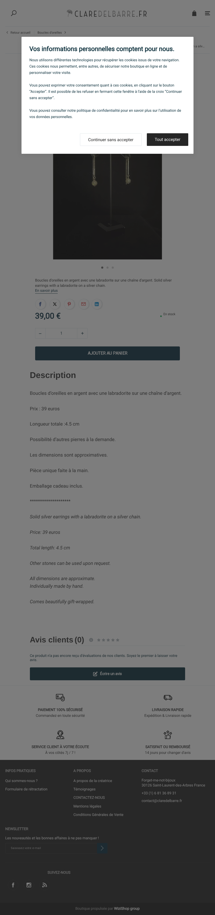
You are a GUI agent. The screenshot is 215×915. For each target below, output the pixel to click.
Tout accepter (167, 139)
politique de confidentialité (98, 111)
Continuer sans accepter (110, 139)
